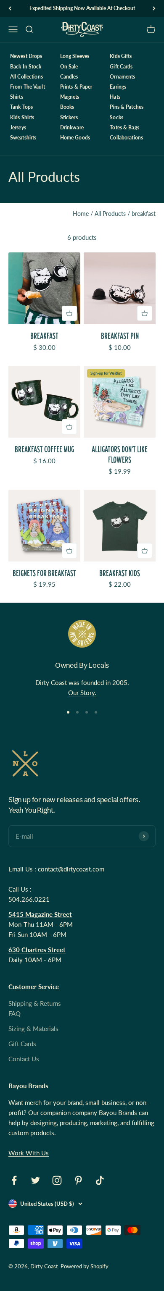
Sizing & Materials (33, 1028)
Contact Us (23, 1059)
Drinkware (72, 127)
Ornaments (122, 76)
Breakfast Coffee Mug (44, 449)
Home (81, 213)
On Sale (69, 66)
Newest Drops (26, 56)
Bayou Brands (118, 1112)
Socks (116, 117)
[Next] (154, 8)
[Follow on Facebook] (14, 1180)
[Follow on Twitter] (35, 1180)
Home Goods (75, 137)
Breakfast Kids (119, 573)
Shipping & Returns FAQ (34, 1008)
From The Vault (27, 87)
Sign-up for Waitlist (106, 373)
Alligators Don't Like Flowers (120, 454)
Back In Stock (26, 66)
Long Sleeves (74, 56)
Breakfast (44, 336)
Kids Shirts (22, 117)
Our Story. (82, 692)
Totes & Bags (124, 127)
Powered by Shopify (84, 1266)
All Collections (26, 76)
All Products (110, 213)
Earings (118, 87)
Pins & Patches (126, 107)
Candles (69, 76)
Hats (115, 97)
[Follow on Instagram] (57, 1180)
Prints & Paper (76, 87)
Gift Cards (121, 66)
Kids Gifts (121, 56)
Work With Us (28, 1153)
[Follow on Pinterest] (78, 1180)
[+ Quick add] (69, 313)
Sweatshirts (23, 137)
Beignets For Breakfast (44, 573)
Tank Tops (21, 107)
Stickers (69, 117)
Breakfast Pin (120, 336)
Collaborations (126, 137)
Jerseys (18, 127)
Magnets (69, 97)
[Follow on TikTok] (100, 1180)
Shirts (16, 97)
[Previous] (9, 8)
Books (67, 107)
